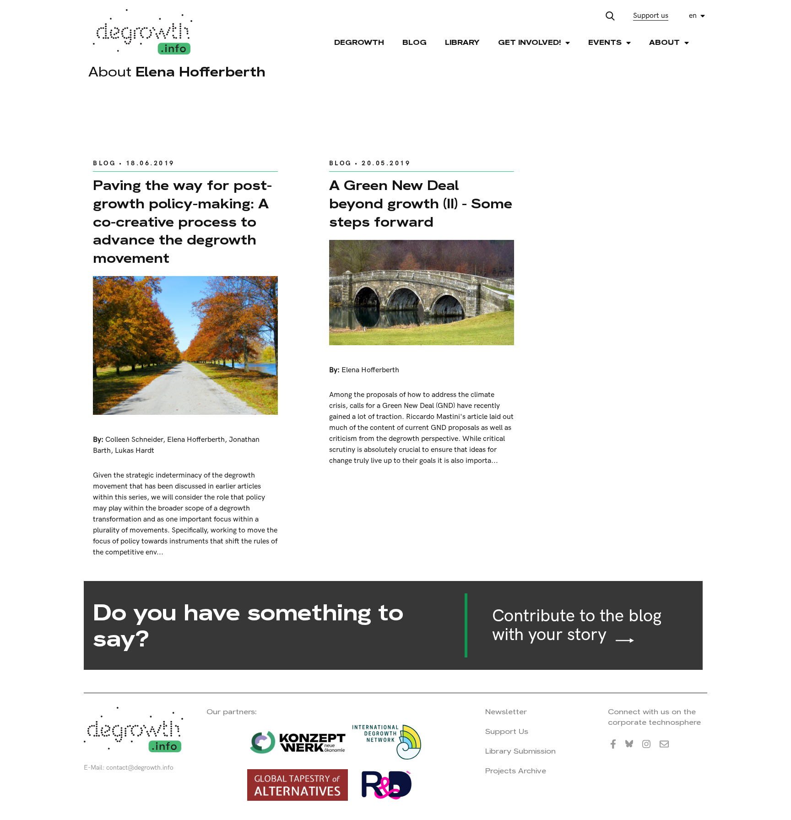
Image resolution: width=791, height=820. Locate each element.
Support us (650, 15)
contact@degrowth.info (139, 767)
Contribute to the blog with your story (576, 626)
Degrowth (359, 42)
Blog (414, 42)
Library (462, 42)
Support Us (506, 731)
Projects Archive (515, 771)
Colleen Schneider (134, 439)
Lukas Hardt (134, 450)
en (693, 15)
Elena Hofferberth (196, 439)
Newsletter (506, 712)
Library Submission (520, 751)
